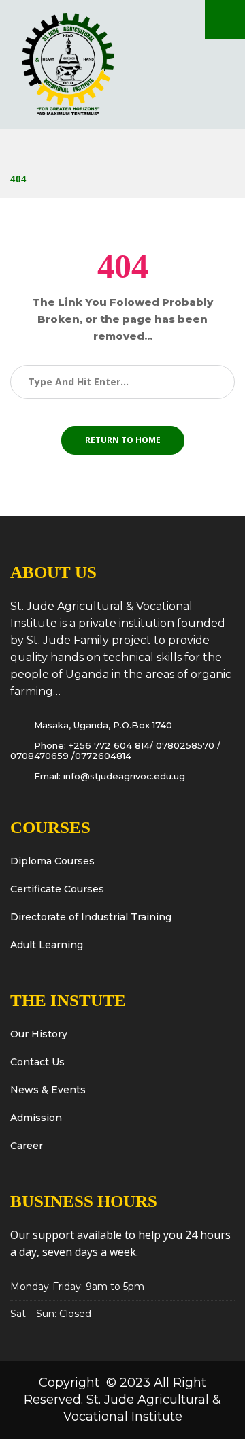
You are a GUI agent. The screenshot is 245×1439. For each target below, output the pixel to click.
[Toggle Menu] (225, 19)
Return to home (123, 440)
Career (26, 1145)
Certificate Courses (57, 889)
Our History (38, 1034)
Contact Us (37, 1062)
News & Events (48, 1090)
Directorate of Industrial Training (91, 917)
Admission (36, 1118)
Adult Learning (46, 945)
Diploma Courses (52, 861)
